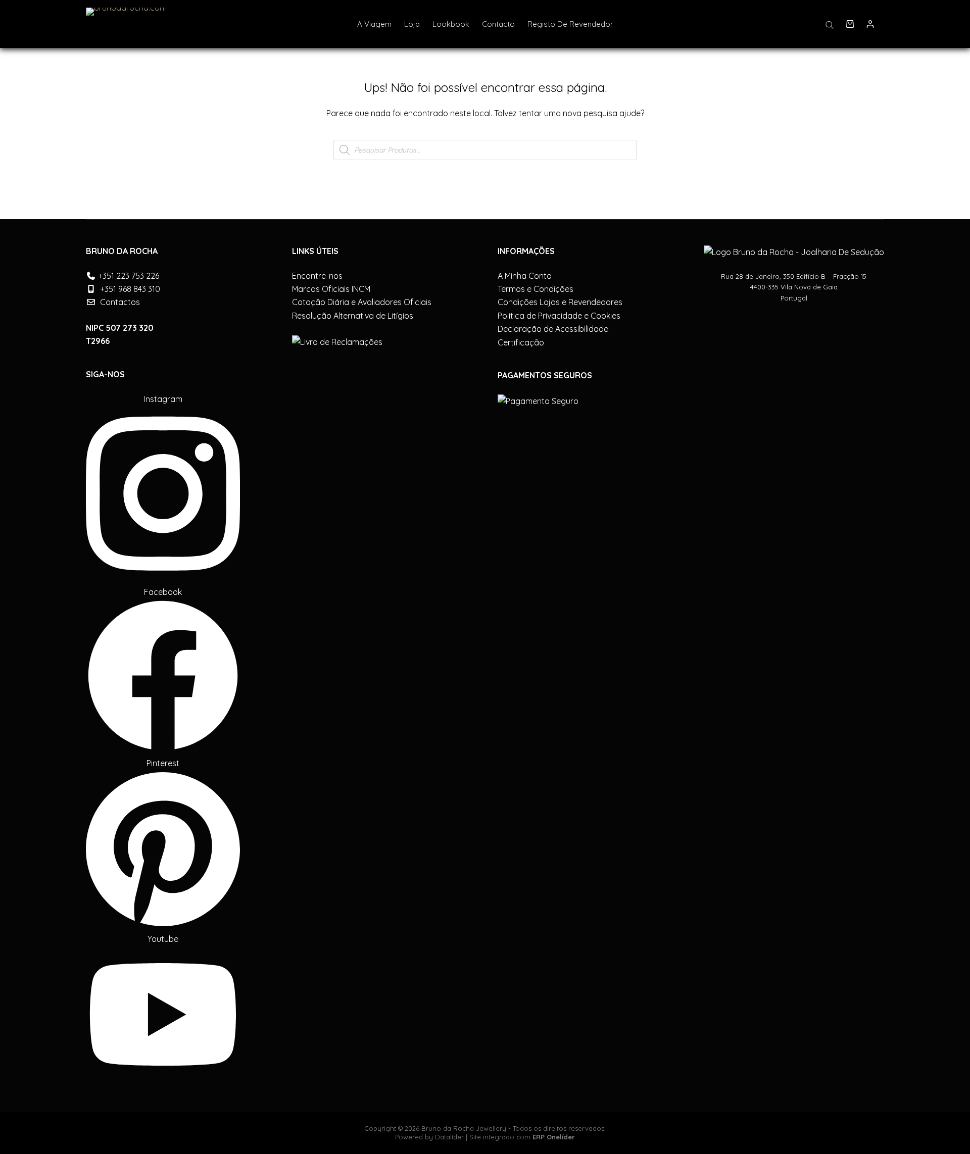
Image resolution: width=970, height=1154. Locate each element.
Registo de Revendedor (570, 24)
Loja (412, 24)
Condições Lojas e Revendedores (560, 302)
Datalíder (449, 1137)
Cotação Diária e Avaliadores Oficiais (361, 302)
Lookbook (450, 24)
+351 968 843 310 (130, 289)
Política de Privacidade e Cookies (559, 316)
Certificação (521, 342)
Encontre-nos (317, 276)
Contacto (498, 24)
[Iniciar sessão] (870, 24)
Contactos (120, 302)
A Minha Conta (525, 276)
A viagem (374, 24)
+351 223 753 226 (128, 276)
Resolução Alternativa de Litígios (352, 316)
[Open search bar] (830, 24)
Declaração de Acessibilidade (553, 329)
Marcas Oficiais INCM (331, 289)
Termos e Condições (535, 289)
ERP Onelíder (553, 1137)
